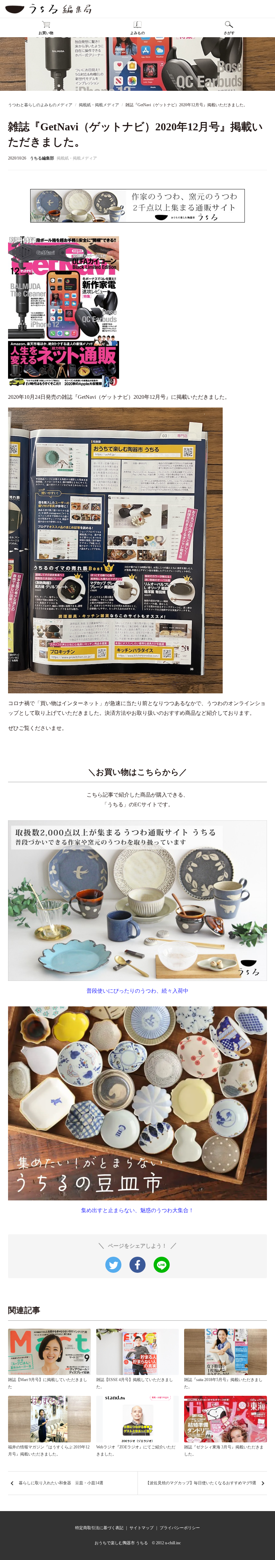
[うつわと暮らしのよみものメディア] (48, 9)
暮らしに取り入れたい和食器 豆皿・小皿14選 (61, 1483)
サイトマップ (141, 1527)
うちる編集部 (42, 158)
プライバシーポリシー (180, 1527)
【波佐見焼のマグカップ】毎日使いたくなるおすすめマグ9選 (201, 1483)
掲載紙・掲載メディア (77, 158)
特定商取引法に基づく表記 (99, 1527)
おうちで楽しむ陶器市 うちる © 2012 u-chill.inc (138, 1543)
